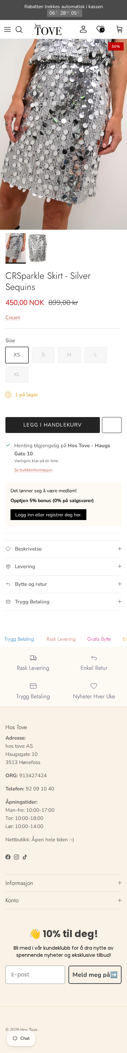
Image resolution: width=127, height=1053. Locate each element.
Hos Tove (28, 1029)
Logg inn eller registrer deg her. (48, 515)
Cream (12, 317)
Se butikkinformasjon (33, 470)
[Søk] (22, 29)
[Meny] (7, 29)
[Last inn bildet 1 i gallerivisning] (63, 134)
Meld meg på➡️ (95, 975)
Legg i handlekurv (52, 424)
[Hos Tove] (48, 29)
